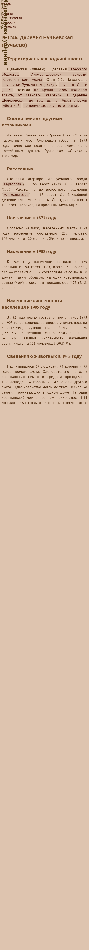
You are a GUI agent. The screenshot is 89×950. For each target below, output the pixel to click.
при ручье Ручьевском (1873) (29, 84)
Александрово (16, 194)
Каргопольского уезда (22, 79)
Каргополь (13, 184)
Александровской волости (58, 74)
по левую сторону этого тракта (50, 105)
